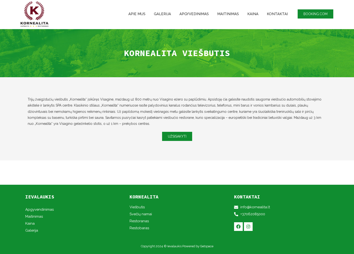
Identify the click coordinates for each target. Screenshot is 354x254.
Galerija (162, 14)
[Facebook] (238, 226)
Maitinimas (228, 14)
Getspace (206, 246)
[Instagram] (248, 226)
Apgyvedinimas (194, 14)
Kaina (252, 14)
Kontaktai (277, 14)
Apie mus (136, 14)
